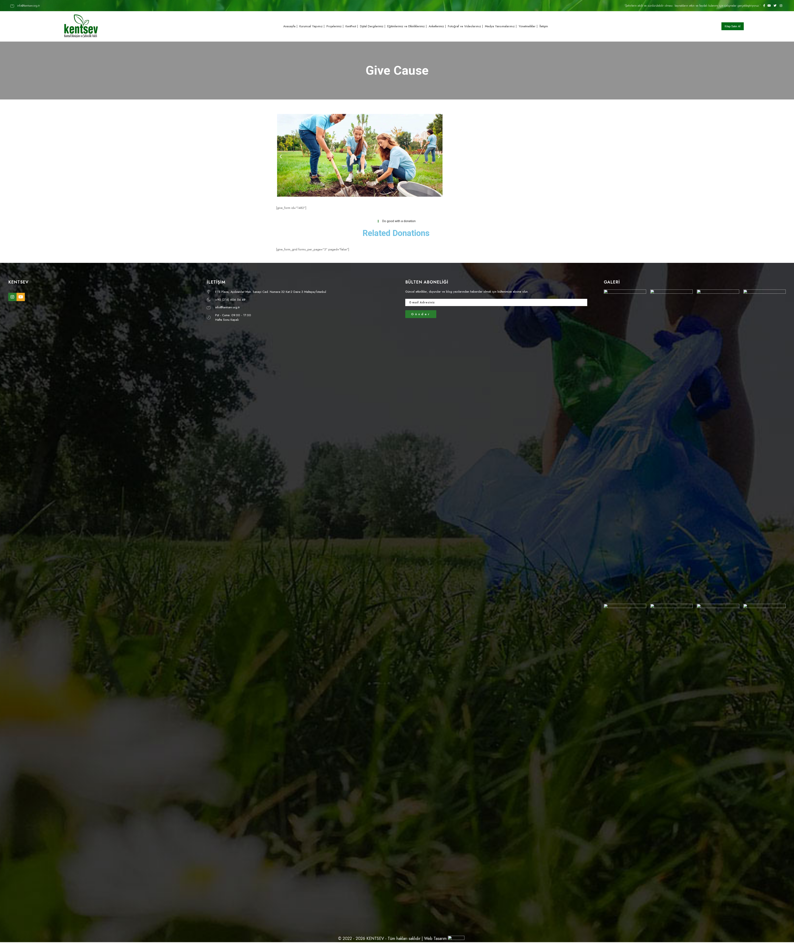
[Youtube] (21, 297)
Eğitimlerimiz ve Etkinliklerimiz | (407, 26)
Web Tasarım (435, 939)
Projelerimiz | (335, 26)
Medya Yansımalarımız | (501, 26)
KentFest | (352, 26)
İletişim (543, 26)
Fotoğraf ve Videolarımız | (465, 26)
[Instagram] (12, 297)
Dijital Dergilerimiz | (372, 26)
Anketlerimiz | (437, 26)
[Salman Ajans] (456, 939)
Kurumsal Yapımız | (312, 26)
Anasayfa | (290, 26)
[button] (732, 26)
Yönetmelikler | (528, 26)
